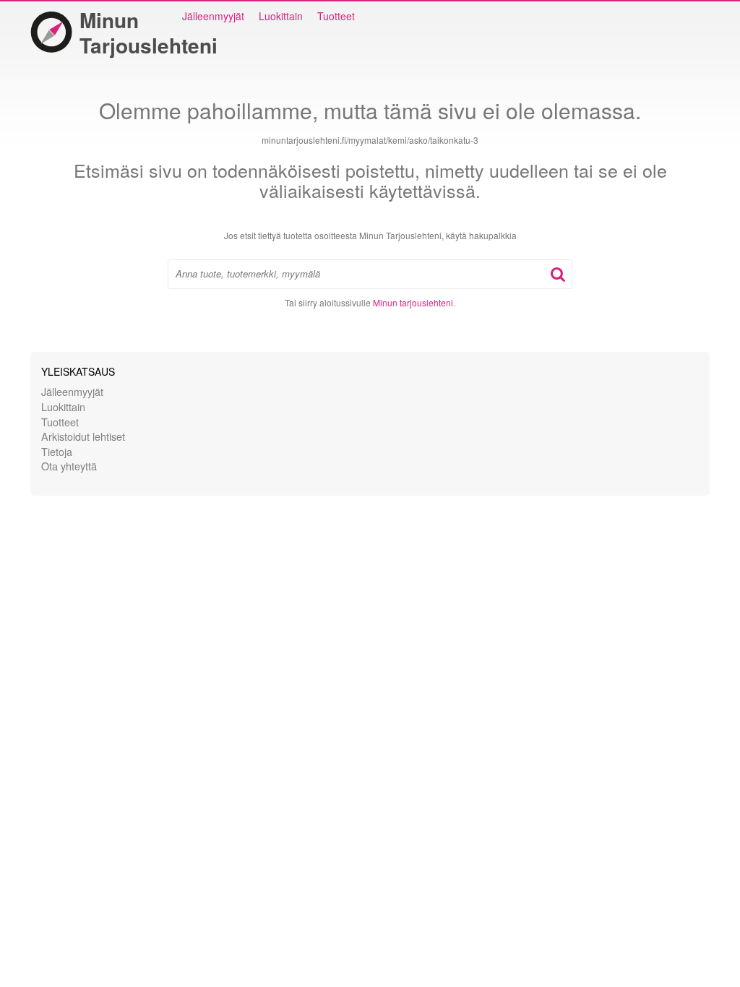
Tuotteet (336, 16)
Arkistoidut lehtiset (83, 436)
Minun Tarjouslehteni (148, 32)
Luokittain (281, 16)
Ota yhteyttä (69, 465)
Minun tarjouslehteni (413, 302)
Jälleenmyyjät (213, 16)
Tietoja (56, 451)
